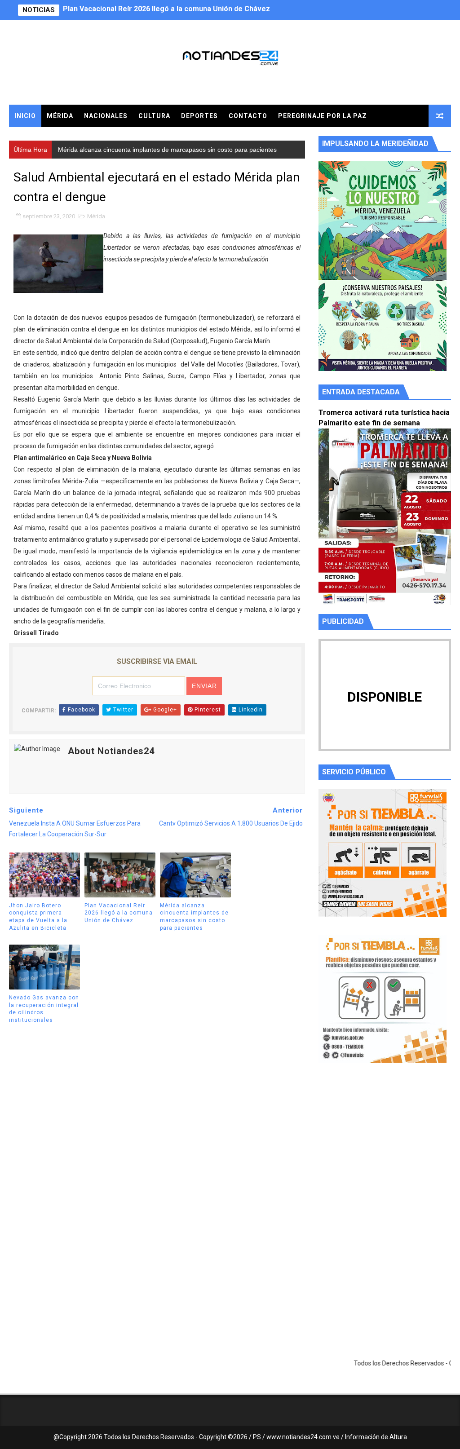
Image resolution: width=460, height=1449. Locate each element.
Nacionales (106, 115)
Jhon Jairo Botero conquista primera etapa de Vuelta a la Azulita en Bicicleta (38, 916)
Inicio (25, 115)
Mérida (60, 115)
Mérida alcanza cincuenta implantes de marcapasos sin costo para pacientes (194, 10)
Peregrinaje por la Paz (322, 115)
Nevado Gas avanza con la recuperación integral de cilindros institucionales (44, 1008)
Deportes (199, 115)
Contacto (248, 115)
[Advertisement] (384, 1155)
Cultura (154, 115)
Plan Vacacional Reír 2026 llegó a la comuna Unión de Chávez (118, 913)
